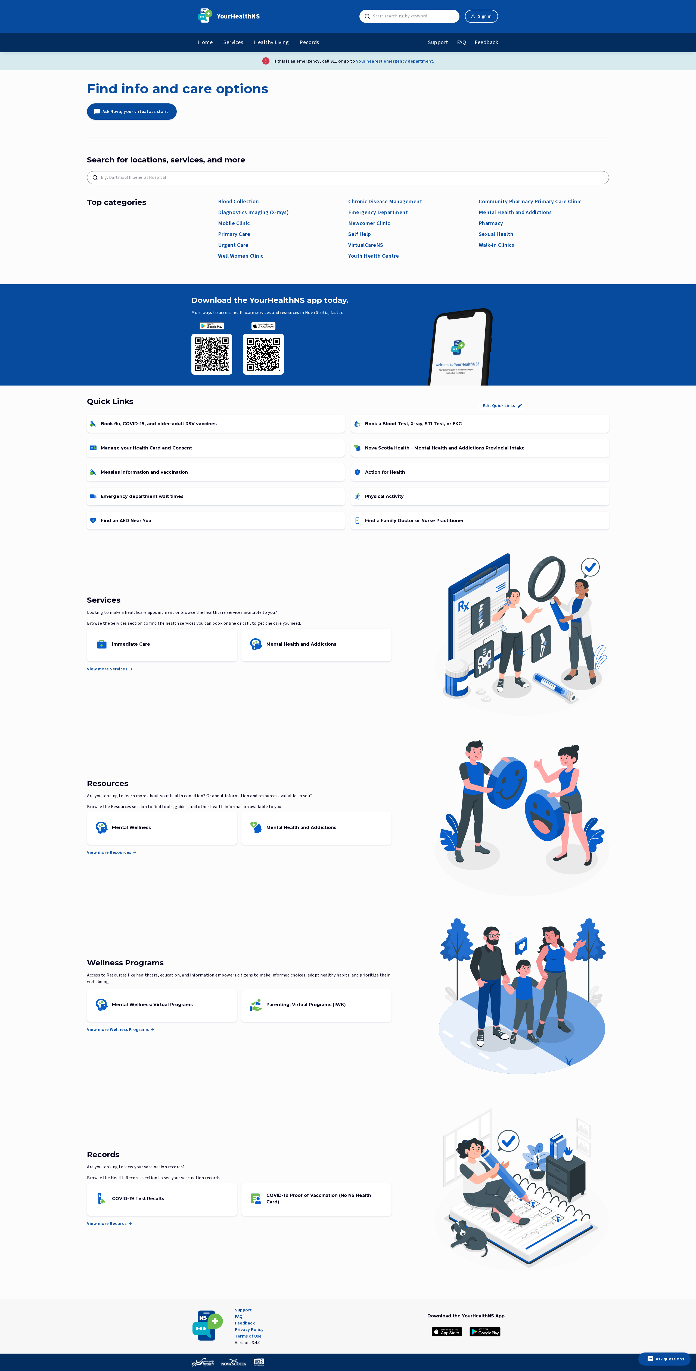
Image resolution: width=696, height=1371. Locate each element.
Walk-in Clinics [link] (496, 245)
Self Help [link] (359, 234)
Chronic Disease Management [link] (385, 201)
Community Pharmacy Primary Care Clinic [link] (530, 201)
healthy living (271, 42)
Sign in (485, 16)
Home (205, 42)
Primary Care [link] (234, 234)
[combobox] (415, 16)
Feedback (486, 42)
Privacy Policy (249, 1330)
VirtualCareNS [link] (365, 245)
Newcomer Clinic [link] (369, 223)
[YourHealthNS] (205, 16)
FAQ (461, 42)
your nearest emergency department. (395, 61)
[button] (211, 326)
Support (438, 42)
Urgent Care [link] (233, 245)
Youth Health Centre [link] (373, 256)
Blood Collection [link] (238, 201)
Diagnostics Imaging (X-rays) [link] (253, 212)
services (233, 42)
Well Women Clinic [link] (240, 256)
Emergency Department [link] (378, 212)
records (309, 42)
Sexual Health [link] (496, 234)
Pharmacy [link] (491, 223)
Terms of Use (248, 1336)
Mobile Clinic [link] (234, 223)
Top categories (116, 202)
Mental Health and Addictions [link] (515, 212)
